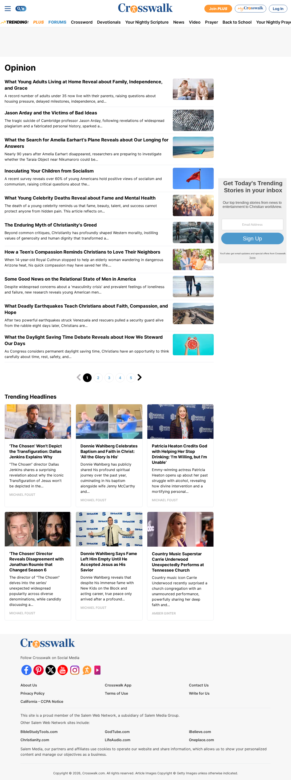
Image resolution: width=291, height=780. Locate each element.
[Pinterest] (38, 670)
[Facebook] (26, 670)
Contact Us (199, 685)
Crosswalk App (118, 685)
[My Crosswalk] (250, 8)
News (178, 22)
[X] (50, 670)
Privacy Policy (32, 693)
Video (195, 22)
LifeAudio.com (117, 740)
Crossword (82, 22)
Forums (57, 22)
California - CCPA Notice (41, 701)
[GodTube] (99, 670)
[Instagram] (75, 670)
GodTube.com (117, 731)
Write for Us (199, 693)
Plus (38, 22)
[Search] (21, 8)
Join (218, 8)
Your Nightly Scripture (147, 22)
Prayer (211, 22)
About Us (28, 685)
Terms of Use (116, 693)
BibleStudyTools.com (39, 731)
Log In (278, 8)
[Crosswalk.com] (145, 8)
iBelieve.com (200, 731)
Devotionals (109, 22)
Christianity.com (34, 740)
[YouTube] (63, 670)
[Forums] (87, 670)
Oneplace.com (201, 740)
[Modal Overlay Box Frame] (252, 220)
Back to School (237, 22)
